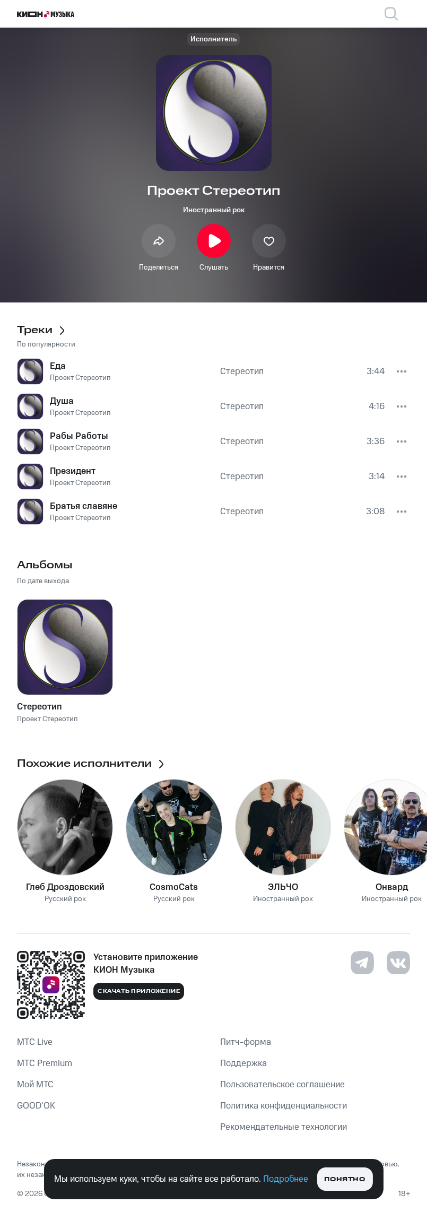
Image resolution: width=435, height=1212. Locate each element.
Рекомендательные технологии (283, 1127)
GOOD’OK (36, 1106)
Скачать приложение (139, 991)
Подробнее (285, 1179)
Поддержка (243, 1063)
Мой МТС (35, 1084)
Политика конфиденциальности (283, 1106)
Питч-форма (245, 1042)
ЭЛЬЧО (283, 887)
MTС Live (35, 1042)
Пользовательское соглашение (282, 1084)
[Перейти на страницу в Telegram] (362, 962)
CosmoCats (174, 887)
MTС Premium (44, 1063)
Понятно (344, 1179)
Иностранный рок (214, 210)
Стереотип (39, 707)
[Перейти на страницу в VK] (398, 962)
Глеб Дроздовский (65, 887)
